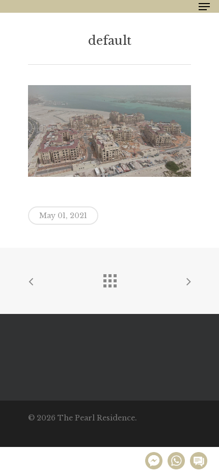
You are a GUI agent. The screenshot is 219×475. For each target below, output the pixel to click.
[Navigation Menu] (204, 7)
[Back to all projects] (109, 278)
